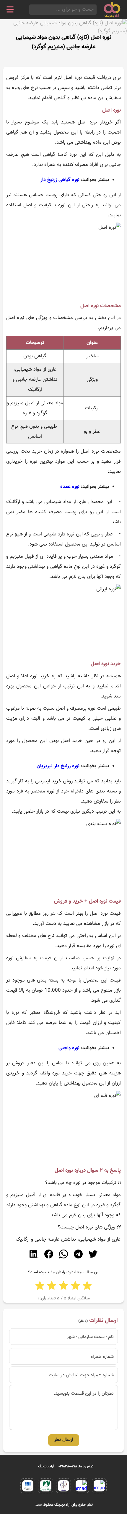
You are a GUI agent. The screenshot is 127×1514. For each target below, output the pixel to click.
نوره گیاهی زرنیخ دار (59, 180)
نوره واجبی (68, 1048)
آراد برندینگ (46, 1466)
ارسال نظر (63, 1440)
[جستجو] (31, 9)
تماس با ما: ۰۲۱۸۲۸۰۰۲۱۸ (76, 1466)
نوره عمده (69, 487)
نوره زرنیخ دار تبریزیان (58, 766)
